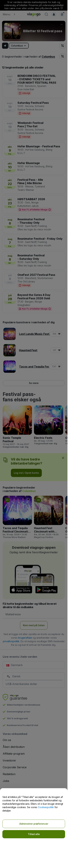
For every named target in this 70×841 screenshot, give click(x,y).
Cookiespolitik (46, 807)
